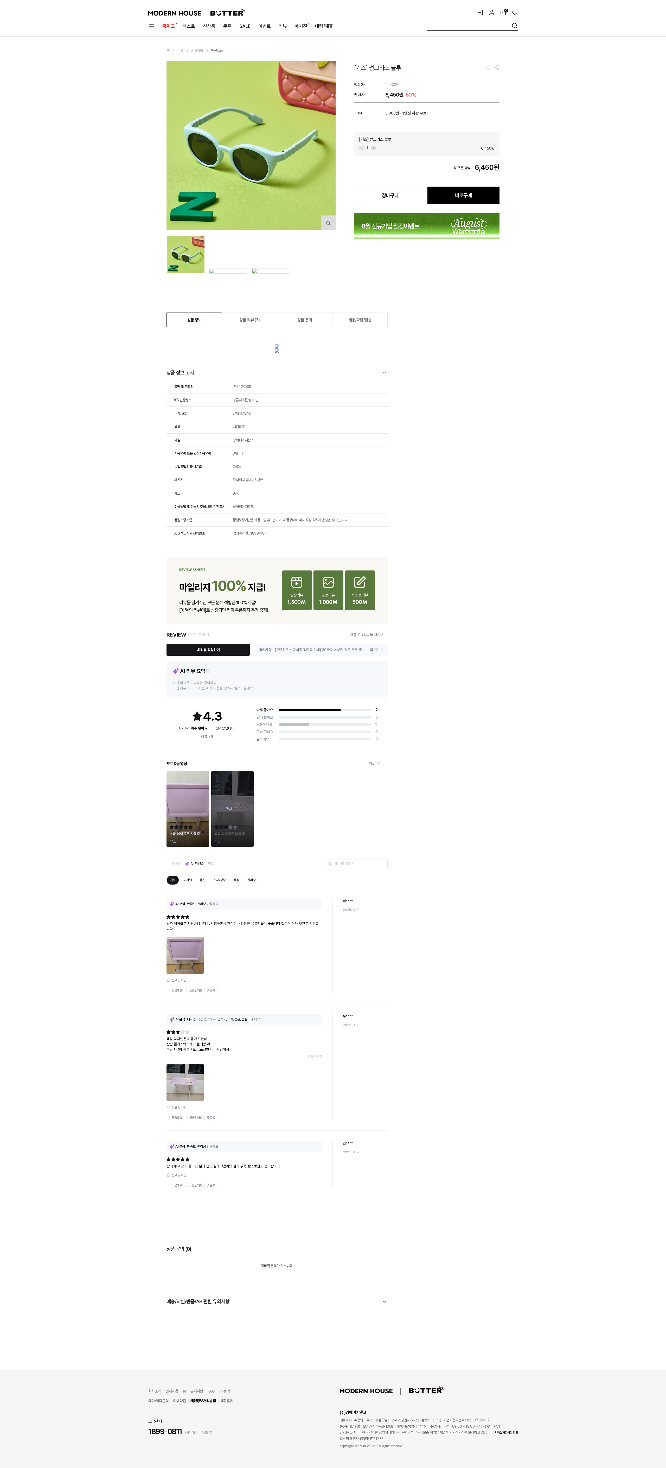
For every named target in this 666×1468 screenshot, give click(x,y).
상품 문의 (304, 319)
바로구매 (463, 195)
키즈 (180, 50)
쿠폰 (227, 26)
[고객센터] (513, 12)
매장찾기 (226, 1401)
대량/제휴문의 (158, 1401)
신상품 (209, 26)
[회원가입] (491, 12)
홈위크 (168, 26)
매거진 (301, 26)
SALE (245, 26)
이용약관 (179, 1401)
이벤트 (264, 26)
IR (184, 1391)
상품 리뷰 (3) (249, 319)
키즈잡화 (197, 50)
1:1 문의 (224, 1391)
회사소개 (154, 1391)
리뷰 (283, 26)
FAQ (211, 1391)
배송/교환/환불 (360, 319)
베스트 (189, 26)
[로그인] (480, 12)
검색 (514, 25)
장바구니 (390, 195)
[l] (374, 1391)
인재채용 (171, 1391)
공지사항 (196, 1391)
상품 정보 (194, 319)
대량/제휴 (324, 26)
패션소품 (217, 50)
